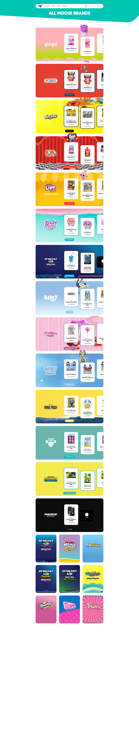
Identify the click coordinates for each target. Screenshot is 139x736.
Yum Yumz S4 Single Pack (87, 341)
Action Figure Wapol (71, 410)
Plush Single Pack (71, 266)
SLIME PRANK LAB (87, 88)
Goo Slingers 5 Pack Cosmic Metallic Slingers (71, 122)
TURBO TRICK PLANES (71, 84)
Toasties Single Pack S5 (71, 338)
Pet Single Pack (87, 232)
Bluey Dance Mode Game (71, 448)
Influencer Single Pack (71, 48)
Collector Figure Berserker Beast (87, 268)
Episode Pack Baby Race (87, 377)
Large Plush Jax (71, 157)
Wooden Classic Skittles (71, 302)
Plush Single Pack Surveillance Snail (88, 413)
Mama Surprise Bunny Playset (87, 196)
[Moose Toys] (40, 6)
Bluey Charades (87, 450)
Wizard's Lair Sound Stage (71, 484)
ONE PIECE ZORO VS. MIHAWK (71, 520)
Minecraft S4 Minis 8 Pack (87, 123)
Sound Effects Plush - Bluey (87, 304)
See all (103, 264)
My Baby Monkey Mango (71, 194)
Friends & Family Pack (71, 374)
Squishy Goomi (87, 486)
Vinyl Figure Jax (87, 160)
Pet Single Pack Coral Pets (71, 230)
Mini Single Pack (87, 51)
